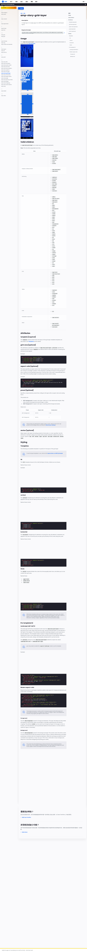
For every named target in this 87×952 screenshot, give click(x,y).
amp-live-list (4, 52)
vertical (71, 40)
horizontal (71, 42)
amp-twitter (3, 91)
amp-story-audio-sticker (6, 65)
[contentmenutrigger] (76, 14)
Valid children (71, 17)
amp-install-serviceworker (6, 44)
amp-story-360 (4, 61)
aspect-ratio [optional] (73, 26)
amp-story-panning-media (7, 79)
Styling (69, 33)
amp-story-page (4, 78)
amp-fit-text (3, 28)
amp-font (3, 30)
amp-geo (3, 34)
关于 (11, 1)
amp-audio (3, 14)
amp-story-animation (5, 63)
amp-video (3, 95)
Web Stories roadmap (50, 425)
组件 (24, 13)
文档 (16, 1)
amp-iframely (4, 41)
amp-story (3, 86)
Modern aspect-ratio (73, 51)
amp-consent (4, 19)
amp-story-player (5, 81)
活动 (27, 1)
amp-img (3, 42)
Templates (71, 35)
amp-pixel (3, 57)
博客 (32, 1)
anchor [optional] (72, 31)
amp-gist (3, 36)
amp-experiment (4, 23)
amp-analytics (4, 12)
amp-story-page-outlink (6, 76)
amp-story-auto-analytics (6, 68)
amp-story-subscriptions (6, 84)
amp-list (3, 50)
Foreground (72, 54)
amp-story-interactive (5, 74)
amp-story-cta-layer (5, 71)
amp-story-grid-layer (5, 73)
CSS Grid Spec (31, 43)
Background (72, 56)
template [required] (72, 22)
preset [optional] (72, 29)
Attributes (70, 19)
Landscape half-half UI (74, 49)
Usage (69, 15)
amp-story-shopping (5, 82)
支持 (36, 1)
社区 (21, 1)
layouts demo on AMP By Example (55, 453)
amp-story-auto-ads (5, 66)
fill (70, 38)
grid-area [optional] (72, 24)
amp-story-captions (5, 70)
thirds (71, 45)
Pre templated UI (72, 47)
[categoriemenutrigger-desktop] (21, 8)
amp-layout (3, 49)
